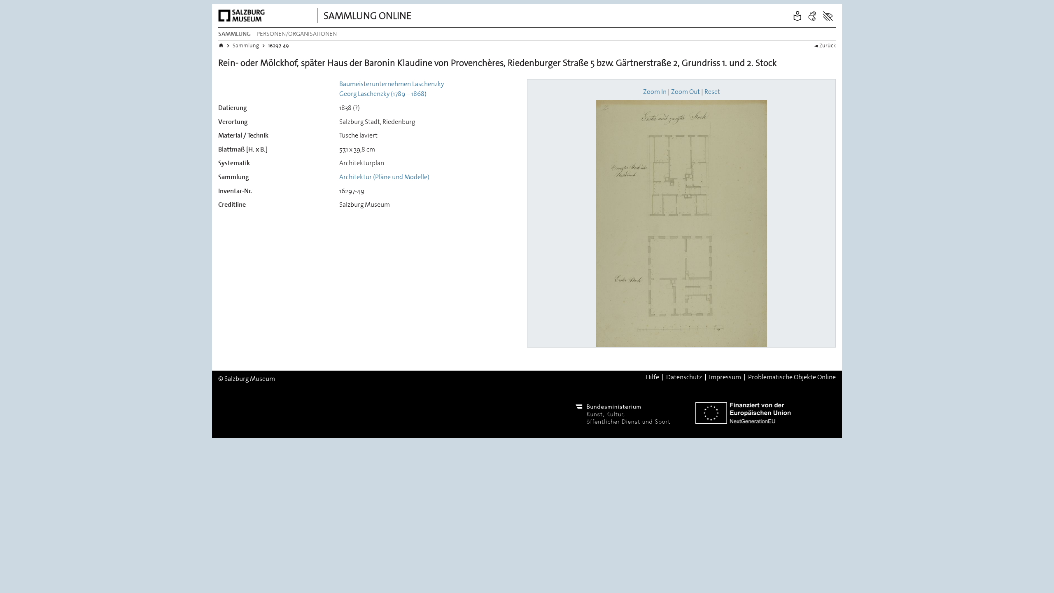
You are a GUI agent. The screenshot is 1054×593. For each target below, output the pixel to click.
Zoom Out (685, 91)
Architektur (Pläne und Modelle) (384, 177)
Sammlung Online (367, 15)
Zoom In (655, 91)
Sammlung (234, 34)
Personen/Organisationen (297, 34)
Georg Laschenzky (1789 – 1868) (383, 93)
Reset (712, 91)
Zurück (827, 45)
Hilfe (652, 377)
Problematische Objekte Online (792, 377)
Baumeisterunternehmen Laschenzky (391, 83)
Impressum (725, 377)
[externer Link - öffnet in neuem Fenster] (243, 15)
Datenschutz (684, 377)
